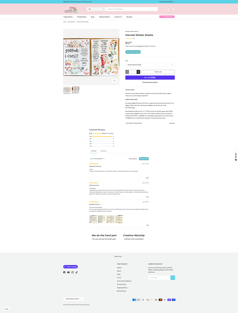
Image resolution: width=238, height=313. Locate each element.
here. (133, 107)
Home (64, 21)
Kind (126, 61)
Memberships (81, 17)
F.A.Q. (119, 278)
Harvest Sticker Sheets (82, 21)
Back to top (118, 256)
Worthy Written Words (131, 31)
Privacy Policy (121, 284)
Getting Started (104, 17)
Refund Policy (121, 291)
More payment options (150, 82)
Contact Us (118, 17)
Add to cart (158, 72)
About (119, 271)
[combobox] (122, 9)
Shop (92, 17)
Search (119, 267)
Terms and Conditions (124, 281)
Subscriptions (68, 17)
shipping (139, 46)
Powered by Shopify (84, 304)
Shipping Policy (122, 288)
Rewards (129, 17)
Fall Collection (71, 21)
